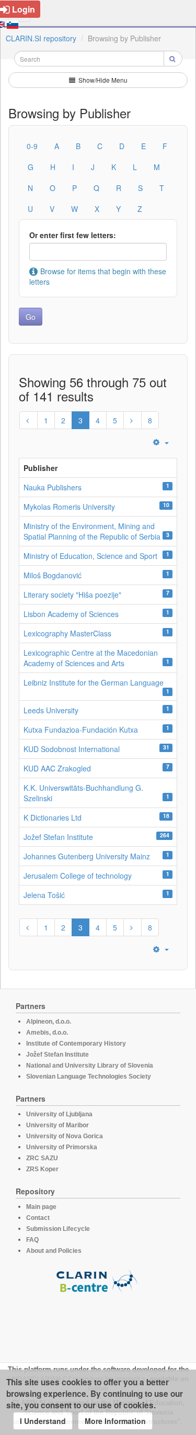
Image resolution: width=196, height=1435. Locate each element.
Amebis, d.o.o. (47, 1032)
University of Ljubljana (59, 1114)
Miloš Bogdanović (53, 575)
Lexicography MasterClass (67, 633)
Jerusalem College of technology (78, 875)
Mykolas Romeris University (69, 506)
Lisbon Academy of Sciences (71, 614)
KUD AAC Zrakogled (57, 768)
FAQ (32, 1239)
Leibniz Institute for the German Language (94, 682)
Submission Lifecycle (58, 1228)
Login (23, 9)
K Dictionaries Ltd (53, 817)
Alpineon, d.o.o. (48, 1021)
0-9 (32, 146)
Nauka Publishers (53, 487)
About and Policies (54, 1250)
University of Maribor (57, 1125)
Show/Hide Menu (102, 79)
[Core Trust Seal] (98, 1323)
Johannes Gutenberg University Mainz (87, 856)
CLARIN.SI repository (41, 38)
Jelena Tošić (44, 895)
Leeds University (51, 710)
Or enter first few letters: (72, 235)
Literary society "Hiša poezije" (72, 594)
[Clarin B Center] (98, 1280)
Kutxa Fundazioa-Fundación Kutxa (81, 729)
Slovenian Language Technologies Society (88, 1076)
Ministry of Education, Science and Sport (90, 556)
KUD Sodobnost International (72, 749)
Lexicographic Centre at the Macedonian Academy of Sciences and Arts (91, 657)
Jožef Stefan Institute (58, 837)
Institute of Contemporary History (76, 1043)
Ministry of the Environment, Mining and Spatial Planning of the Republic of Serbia (92, 531)
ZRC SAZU (42, 1158)
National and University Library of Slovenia (89, 1065)
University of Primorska (61, 1147)
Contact (38, 1217)
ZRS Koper (42, 1169)
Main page (41, 1206)
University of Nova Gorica (64, 1136)
